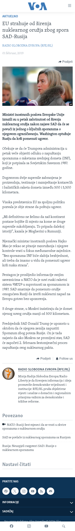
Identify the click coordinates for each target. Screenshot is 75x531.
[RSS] (41, 491)
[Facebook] (12, 526)
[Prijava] (50, 491)
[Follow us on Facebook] (6, 491)
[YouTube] (46, 526)
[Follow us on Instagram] (24, 491)
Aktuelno (10, 16)
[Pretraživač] (63, 526)
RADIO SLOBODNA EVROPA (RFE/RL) (27, 45)
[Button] (65, 61)
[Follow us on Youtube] (32, 491)
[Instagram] (29, 526)
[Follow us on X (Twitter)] (14, 491)
